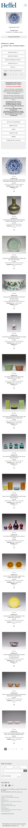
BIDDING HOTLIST (13, 125)
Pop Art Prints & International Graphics (13, 108)
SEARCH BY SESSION (13, 56)
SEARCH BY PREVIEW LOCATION (13, 59)
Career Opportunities (5, 811)
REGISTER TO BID (13, 133)
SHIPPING (13, 136)
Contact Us (3, 807)
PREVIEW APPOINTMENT (14, 36)
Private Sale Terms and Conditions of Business (11, 801)
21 (21, 74)
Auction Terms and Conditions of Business (10, 797)
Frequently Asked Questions (7, 796)
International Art (13, 110)
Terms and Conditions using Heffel (8, 805)
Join (25, 770)
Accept (22, 825)
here (18, 825)
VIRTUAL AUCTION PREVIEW (13, 122)
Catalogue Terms (4, 800)
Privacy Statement (5, 808)
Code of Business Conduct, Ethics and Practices (11, 809)
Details (14, 188)
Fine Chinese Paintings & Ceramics (13, 104)
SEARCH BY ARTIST (13, 52)
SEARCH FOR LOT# (13, 63)
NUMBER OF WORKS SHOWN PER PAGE (13, 70)
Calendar (3, 798)
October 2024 (14, 30)
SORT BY (13, 67)
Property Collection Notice (6, 804)
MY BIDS (13, 129)
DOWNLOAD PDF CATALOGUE (14, 140)
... (18, 74)
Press (2, 802)
